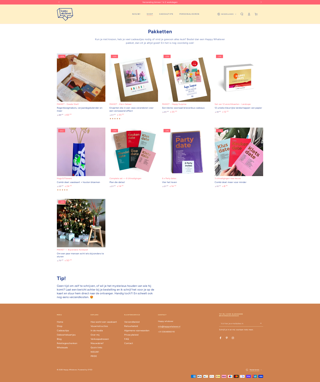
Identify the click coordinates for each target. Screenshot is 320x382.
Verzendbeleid (132, 322)
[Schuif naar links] (59, 2)
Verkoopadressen (100, 339)
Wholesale (62, 347)
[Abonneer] (261, 323)
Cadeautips (63, 330)
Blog (59, 339)
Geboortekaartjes (66, 334)
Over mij (95, 334)
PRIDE (94, 356)
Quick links (96, 347)
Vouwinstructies (99, 326)
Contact (128, 343)
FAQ (126, 339)
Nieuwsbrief (97, 343)
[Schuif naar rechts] (260, 2)
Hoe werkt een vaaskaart (104, 322)
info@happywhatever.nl (169, 326)
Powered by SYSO (85, 370)
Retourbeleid (131, 326)
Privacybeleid (131, 334)
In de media (97, 330)
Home (60, 322)
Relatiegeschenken (67, 343)
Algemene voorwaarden (136, 330)
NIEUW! (95, 352)
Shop (59, 326)
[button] (241, 14)
